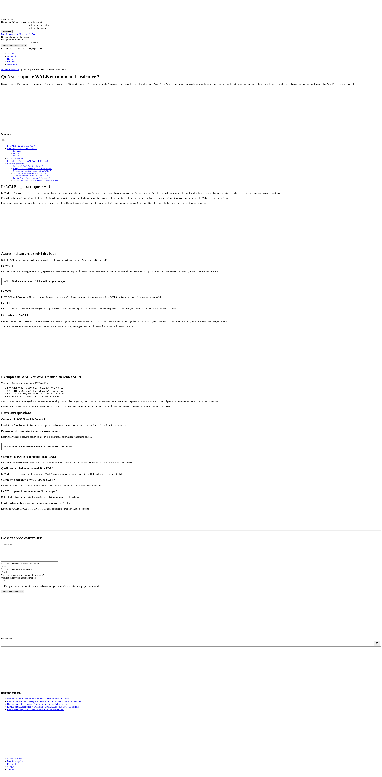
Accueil (10, 53)
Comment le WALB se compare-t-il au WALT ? (32, 171)
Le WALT (17, 151)
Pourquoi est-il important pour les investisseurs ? (32, 168)
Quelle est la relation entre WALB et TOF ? (30, 173)
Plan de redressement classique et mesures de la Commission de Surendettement (44, 701)
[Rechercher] (377, 643)
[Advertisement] (191, 109)
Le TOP (16, 153)
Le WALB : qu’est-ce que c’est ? (21, 146)
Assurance (12, 64)
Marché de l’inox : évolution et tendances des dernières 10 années (38, 698)
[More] (49, 524)
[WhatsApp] (38, 524)
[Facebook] (6, 524)
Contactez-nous (14, 758)
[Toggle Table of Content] (3, 140)
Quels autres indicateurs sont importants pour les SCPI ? (35, 180)
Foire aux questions (15, 163)
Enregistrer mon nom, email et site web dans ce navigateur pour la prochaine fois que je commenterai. (52, 586)
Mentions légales (15, 761)
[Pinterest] (28, 524)
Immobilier (14, 69)
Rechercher (6, 638)
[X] (17, 524)
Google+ (11, 766)
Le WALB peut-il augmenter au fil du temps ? (31, 178)
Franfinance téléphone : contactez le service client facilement (35, 709)
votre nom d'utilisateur (39, 25)
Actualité (11, 56)
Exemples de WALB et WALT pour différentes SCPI (29, 161)
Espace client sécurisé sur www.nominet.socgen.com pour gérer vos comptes (43, 706)
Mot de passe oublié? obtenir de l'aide (19, 34)
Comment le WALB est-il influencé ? (28, 166)
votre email (34, 42)
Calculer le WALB (15, 158)
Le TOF (16, 156)
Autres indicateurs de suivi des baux (22, 148)
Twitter (10, 769)
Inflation (11, 61)
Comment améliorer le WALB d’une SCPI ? (30, 176)
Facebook (11, 764)
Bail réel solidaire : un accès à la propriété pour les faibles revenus (38, 704)
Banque (10, 59)
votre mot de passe (37, 28)
